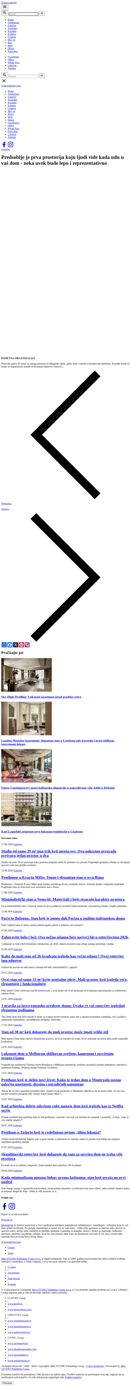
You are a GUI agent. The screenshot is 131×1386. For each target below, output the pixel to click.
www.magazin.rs (19, 1320)
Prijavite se (6, 1219)
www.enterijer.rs (18, 1343)
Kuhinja (12, 34)
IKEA (11, 114)
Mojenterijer (7, 1225)
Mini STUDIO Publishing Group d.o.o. (21, 1258)
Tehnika (12, 68)
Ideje (10, 45)
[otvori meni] (4, 7)
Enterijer (12, 25)
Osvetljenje (13, 56)
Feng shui (13, 51)
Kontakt (12, 1284)
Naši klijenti (14, 1278)
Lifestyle (12, 65)
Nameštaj (12, 28)
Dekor (11, 48)
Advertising (13, 1272)
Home (11, 19)
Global (11, 1247)
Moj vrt (11, 40)
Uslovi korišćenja (95, 1366)
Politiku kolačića (73, 1377)
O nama (12, 1267)
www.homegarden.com (22, 1349)
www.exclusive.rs (19, 1332)
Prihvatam (7, 1383)
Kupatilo (12, 31)
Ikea (10, 42)
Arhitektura (13, 22)
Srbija (11, 1253)
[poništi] (42, 13)
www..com (19, 1309)
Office (11, 59)
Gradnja (12, 37)
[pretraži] (4, 13)
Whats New (14, 62)
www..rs (15, 1303)
